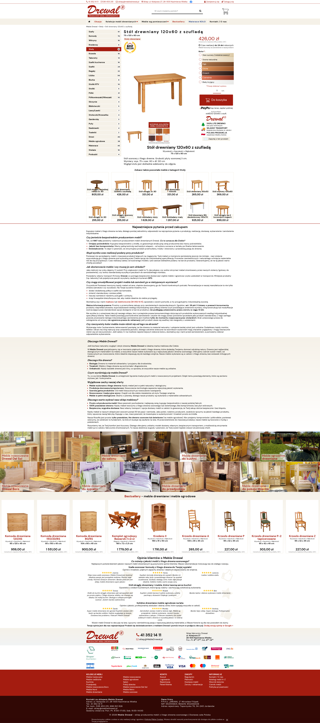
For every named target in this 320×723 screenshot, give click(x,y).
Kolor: (202, 51)
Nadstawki (94, 128)
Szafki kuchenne (97, 62)
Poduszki (93, 154)
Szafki (91, 66)
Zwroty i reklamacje (194, 684)
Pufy (91, 123)
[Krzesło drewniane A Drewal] (160, 517)
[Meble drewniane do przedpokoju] (200, 476)
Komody (93, 36)
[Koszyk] (225, 14)
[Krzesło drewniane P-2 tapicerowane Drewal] (231, 517)
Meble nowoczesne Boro (97, 687)
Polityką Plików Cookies (154, 719)
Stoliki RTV (94, 84)
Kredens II (124, 536)
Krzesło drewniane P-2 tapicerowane (231, 537)
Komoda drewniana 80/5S (53, 537)
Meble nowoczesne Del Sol (135, 687)
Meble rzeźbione (93, 679)
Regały (92, 71)
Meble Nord (91, 689)
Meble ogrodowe (97, 141)
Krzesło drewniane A (159, 536)
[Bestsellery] (130, 53)
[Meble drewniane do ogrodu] (290, 446)
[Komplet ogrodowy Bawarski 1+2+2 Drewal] (89, 517)
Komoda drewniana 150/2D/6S (17, 537)
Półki (91, 93)
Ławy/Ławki (94, 110)
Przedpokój (91, 684)
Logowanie (165, 679)
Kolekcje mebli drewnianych (121, 21)
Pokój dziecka (129, 684)
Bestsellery (178, 21)
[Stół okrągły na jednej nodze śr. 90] (97, 182)
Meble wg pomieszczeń (154, 21)
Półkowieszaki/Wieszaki (100, 97)
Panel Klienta (166, 684)
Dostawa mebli (191, 682)
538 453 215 (107, 1)
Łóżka (91, 75)
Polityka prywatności (218, 687)
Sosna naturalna (209, 59)
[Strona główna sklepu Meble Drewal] (106, 10)
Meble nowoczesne (132, 677)
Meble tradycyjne (94, 677)
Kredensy (93, 44)
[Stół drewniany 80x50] (197, 182)
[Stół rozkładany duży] (147, 208)
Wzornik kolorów (216, 682)
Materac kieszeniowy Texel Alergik (302, 537)
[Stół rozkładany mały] (173, 208)
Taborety (93, 58)
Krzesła (92, 53)
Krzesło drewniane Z (266, 536)
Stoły (91, 49)
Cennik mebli (215, 684)
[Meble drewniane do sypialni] (120, 476)
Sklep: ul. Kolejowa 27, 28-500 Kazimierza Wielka (165, 1)
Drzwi (91, 137)
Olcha (205, 68)
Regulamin (189, 677)
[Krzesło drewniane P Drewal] (195, 517)
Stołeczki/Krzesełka (98, 115)
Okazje (98, 21)
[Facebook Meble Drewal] (191, 1)
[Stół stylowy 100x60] (223, 182)
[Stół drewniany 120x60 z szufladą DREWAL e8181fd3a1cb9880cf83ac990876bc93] (159, 132)
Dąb (204, 64)
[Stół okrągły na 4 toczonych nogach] (223, 208)
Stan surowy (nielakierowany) (216, 55)
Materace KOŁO (197, 21)
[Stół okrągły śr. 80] (147, 182)
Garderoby (94, 119)
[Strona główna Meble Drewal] (89, 22)
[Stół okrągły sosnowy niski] (123, 208)
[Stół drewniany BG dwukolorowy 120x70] (197, 208)
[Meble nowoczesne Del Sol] (50, 446)
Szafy (91, 31)
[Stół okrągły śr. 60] (97, 208)
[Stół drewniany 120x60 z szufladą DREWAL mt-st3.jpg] (135, 132)
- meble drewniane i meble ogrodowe (160, 496)
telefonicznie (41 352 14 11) (130, 301)
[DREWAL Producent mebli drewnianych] (216, 120)
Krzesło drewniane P (195, 536)
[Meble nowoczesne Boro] (40, 476)
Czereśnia (207, 77)
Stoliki (92, 88)
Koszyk (163, 677)
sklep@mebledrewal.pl (128, 1)
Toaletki (92, 132)
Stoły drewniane (132, 39)
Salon (125, 682)
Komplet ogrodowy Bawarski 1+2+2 (88, 537)
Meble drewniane (94, 692)
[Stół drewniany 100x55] (173, 182)
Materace (93, 145)
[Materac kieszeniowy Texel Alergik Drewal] (302, 517)
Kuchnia (90, 682)
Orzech (205, 73)
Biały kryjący (208, 82)
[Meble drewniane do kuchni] (220, 446)
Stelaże (92, 150)
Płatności (189, 679)
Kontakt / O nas (216, 677)
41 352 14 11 (93, 1)
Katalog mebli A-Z (217, 679)
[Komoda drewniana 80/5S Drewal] (53, 517)
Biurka (92, 80)
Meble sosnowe (130, 692)
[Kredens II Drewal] (124, 517)
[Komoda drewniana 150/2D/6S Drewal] (18, 517)
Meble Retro (128, 689)
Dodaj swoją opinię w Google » (218, 626)
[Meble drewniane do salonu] (140, 446)
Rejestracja (165, 682)
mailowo (110, 301)
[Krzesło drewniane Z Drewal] (266, 517)
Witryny (93, 40)
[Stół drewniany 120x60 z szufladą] (123, 182)
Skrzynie (93, 101)
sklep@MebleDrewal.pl (150, 639)
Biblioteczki (94, 106)
